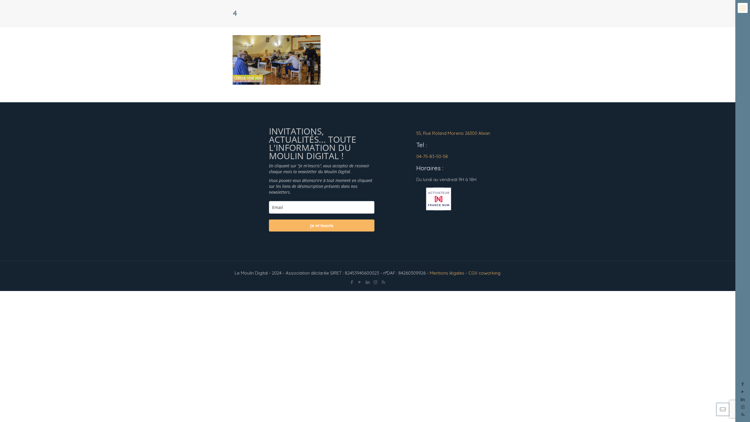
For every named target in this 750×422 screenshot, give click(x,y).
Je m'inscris (321, 225)
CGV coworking (484, 273)
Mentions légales (447, 273)
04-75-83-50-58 (432, 156)
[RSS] (383, 282)
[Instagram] (743, 407)
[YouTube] (743, 391)
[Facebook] (743, 384)
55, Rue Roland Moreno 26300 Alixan (453, 133)
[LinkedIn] (743, 399)
